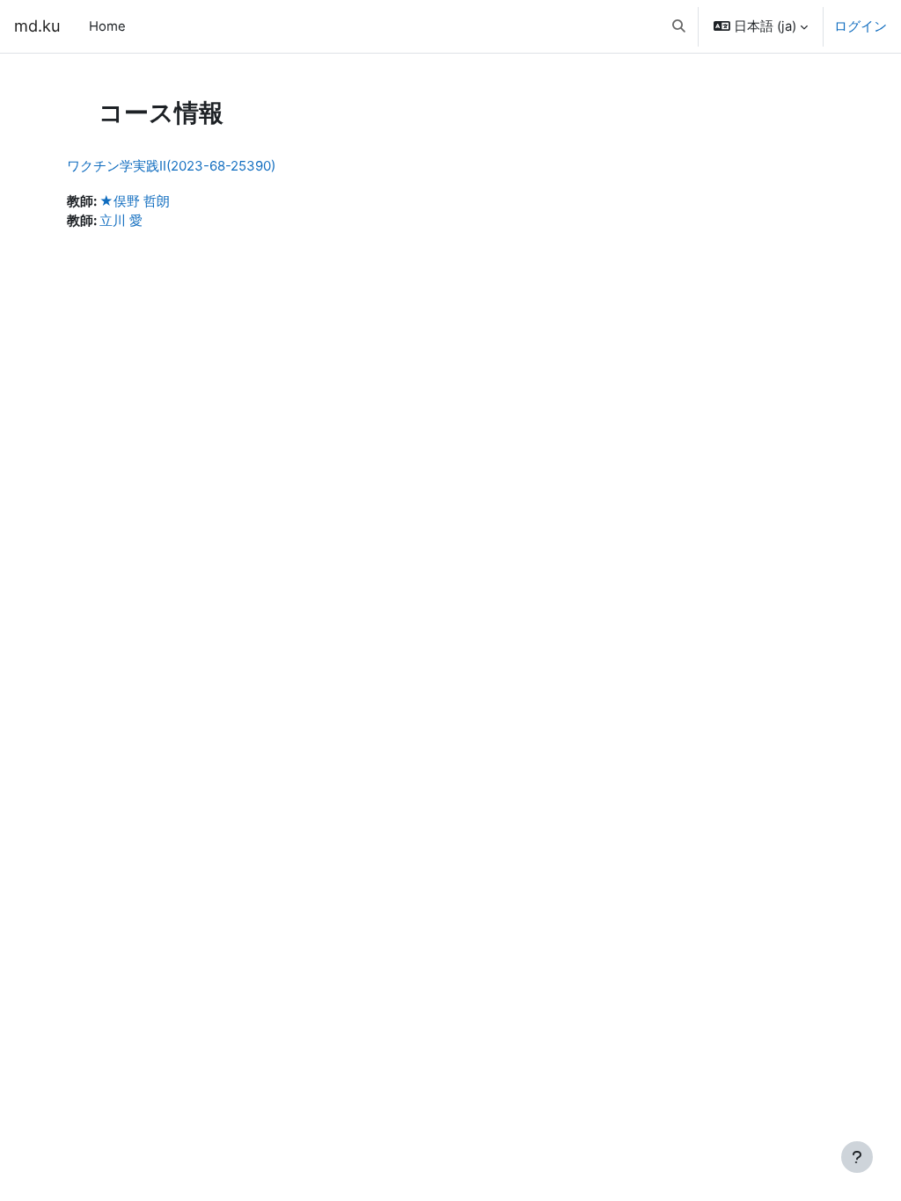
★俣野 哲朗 (134, 201)
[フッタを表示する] (857, 1157)
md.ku (37, 25)
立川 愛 (121, 221)
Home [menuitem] (107, 26)
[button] (679, 26)
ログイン (860, 26)
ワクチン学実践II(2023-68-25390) (171, 165)
